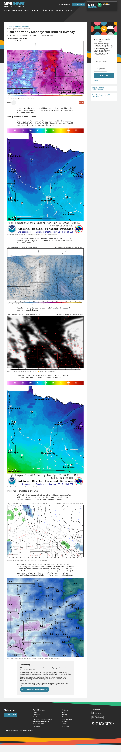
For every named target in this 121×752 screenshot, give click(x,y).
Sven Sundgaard (12, 29)
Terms (96, 80)
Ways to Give (49, 10)
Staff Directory (67, 719)
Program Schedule (98, 87)
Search (60, 10)
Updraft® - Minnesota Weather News (19, 26)
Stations (65, 721)
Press (64, 712)
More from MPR (38, 724)
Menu (8, 10)
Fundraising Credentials (41, 721)
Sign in (70, 10)
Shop (64, 717)
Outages (65, 710)
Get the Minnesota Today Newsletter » (34, 689)
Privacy (64, 715)
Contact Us (36, 715)
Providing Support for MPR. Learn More (101, 95)
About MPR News (39, 710)
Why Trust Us (66, 726)
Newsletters (37, 726)
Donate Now (79, 5)
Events (35, 717)
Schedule (36, 10)
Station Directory (97, 89)
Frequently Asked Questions (42, 719)
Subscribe (104, 76)
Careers (35, 712)
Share (81, 102)
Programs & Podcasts (21, 10)
